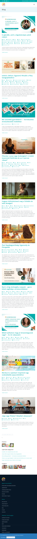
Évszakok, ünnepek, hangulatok (19, 80)
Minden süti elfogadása (11, 537)
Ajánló (4, 39)
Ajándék (24, 40)
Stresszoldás (18, 43)
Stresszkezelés (10, 43)
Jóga (25, 418)
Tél (3, 81)
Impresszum (4, 528)
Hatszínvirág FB (4, 503)
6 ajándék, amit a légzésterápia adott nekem (10, 451)
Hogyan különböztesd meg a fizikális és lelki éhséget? (11, 460)
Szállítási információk (5, 517)
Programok (9, 39)
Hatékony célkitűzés (14, 207)
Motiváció (27, 207)
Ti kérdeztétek (27, 338)
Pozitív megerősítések (26, 39)
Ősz (17, 249)
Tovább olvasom (5, 52)
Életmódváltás (5, 207)
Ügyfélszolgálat (4, 521)
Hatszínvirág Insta (5, 505)
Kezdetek (21, 207)
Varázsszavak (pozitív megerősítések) (9, 40)
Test (31, 42)
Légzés (4, 43)
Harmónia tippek (6, 82)
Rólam (15, 39)
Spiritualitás (26, 82)
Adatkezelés (4, 530)
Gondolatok (11, 42)
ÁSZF (3, 523)
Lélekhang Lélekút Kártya (6, 489)
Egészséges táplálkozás (29, 205)
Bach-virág (9, 291)
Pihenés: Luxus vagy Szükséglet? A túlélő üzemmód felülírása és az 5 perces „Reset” (18, 158)
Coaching (12, 378)
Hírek (23, 337)
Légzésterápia (4, 487)
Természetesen (26, 165)
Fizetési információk (5, 519)
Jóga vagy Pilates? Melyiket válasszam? (17, 416)
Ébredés (3, 493)
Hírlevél (3, 509)
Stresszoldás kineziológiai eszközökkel (9, 485)
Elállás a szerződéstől (6, 532)
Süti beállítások (3, 537)
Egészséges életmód (19, 205)
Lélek (20, 40)
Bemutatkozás (4, 501)
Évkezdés (29, 80)
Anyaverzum (30, 40)
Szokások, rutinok (25, 42)
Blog (2, 507)
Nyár (4, 378)
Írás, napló (13, 82)
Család (15, 377)
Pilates (11, 418)
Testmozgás (5, 418)
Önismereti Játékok (5, 491)
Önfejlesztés (17, 42)
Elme (19, 39)
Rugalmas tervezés (6, 380)
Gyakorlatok (9, 80)
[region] (18, 536)
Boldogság (5, 42)
